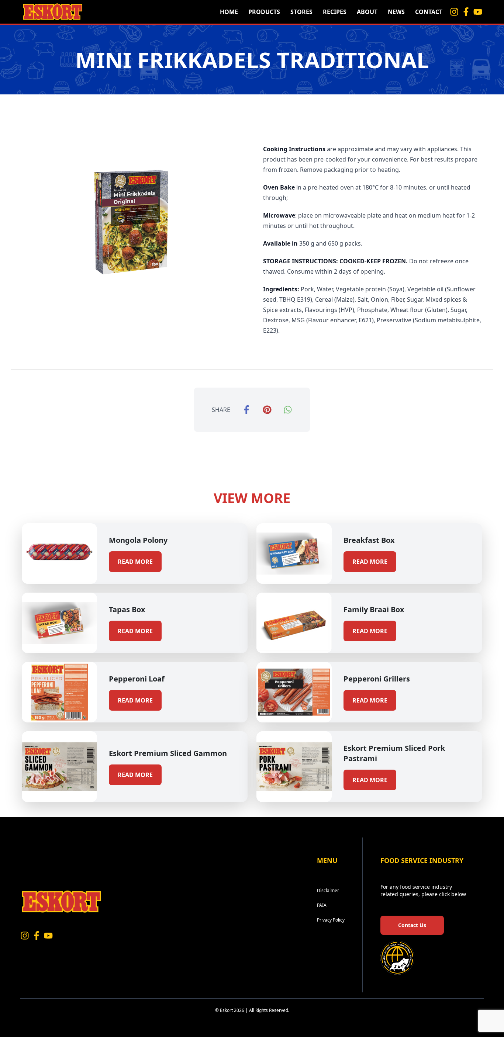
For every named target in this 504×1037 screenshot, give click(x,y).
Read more (135, 562)
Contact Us (412, 925)
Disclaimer (328, 890)
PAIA (322, 905)
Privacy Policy (331, 920)
